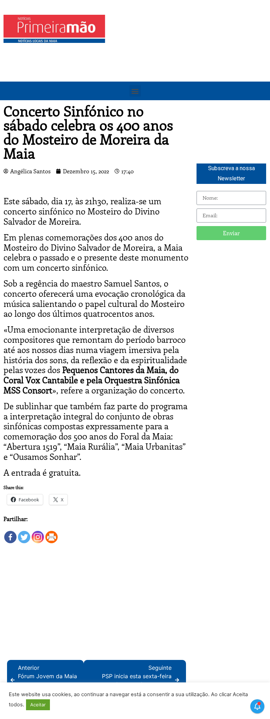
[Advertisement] (189, 64)
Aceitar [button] (38, 704)
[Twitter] (24, 533)
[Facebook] (10, 533)
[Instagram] (38, 533)
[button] (135, 91)
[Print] (51, 533)
